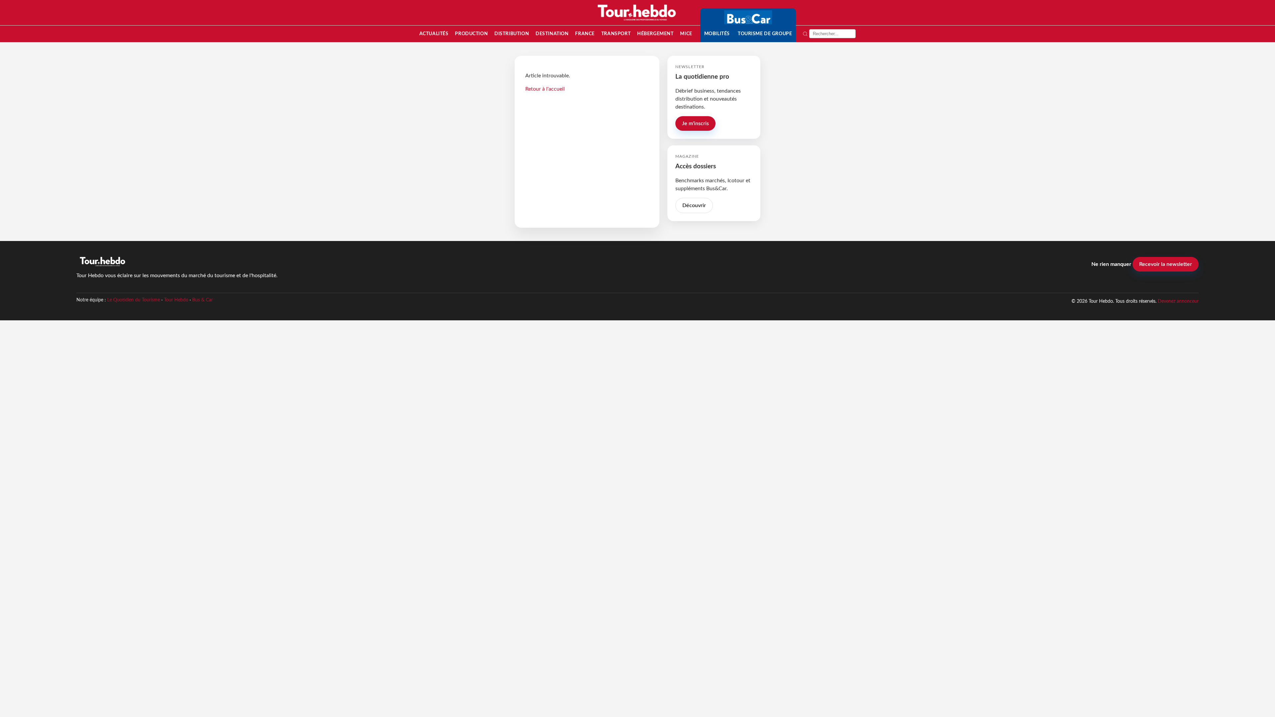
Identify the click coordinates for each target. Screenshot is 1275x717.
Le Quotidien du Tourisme (133, 300)
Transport (616, 33)
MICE (686, 33)
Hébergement (655, 33)
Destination (552, 33)
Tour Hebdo (176, 300)
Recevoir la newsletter (1165, 264)
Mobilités (717, 33)
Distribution (511, 33)
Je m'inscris (695, 123)
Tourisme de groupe (765, 33)
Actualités (434, 33)
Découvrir (694, 205)
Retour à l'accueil (545, 89)
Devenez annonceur (1178, 301)
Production (471, 33)
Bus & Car (202, 300)
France (584, 33)
